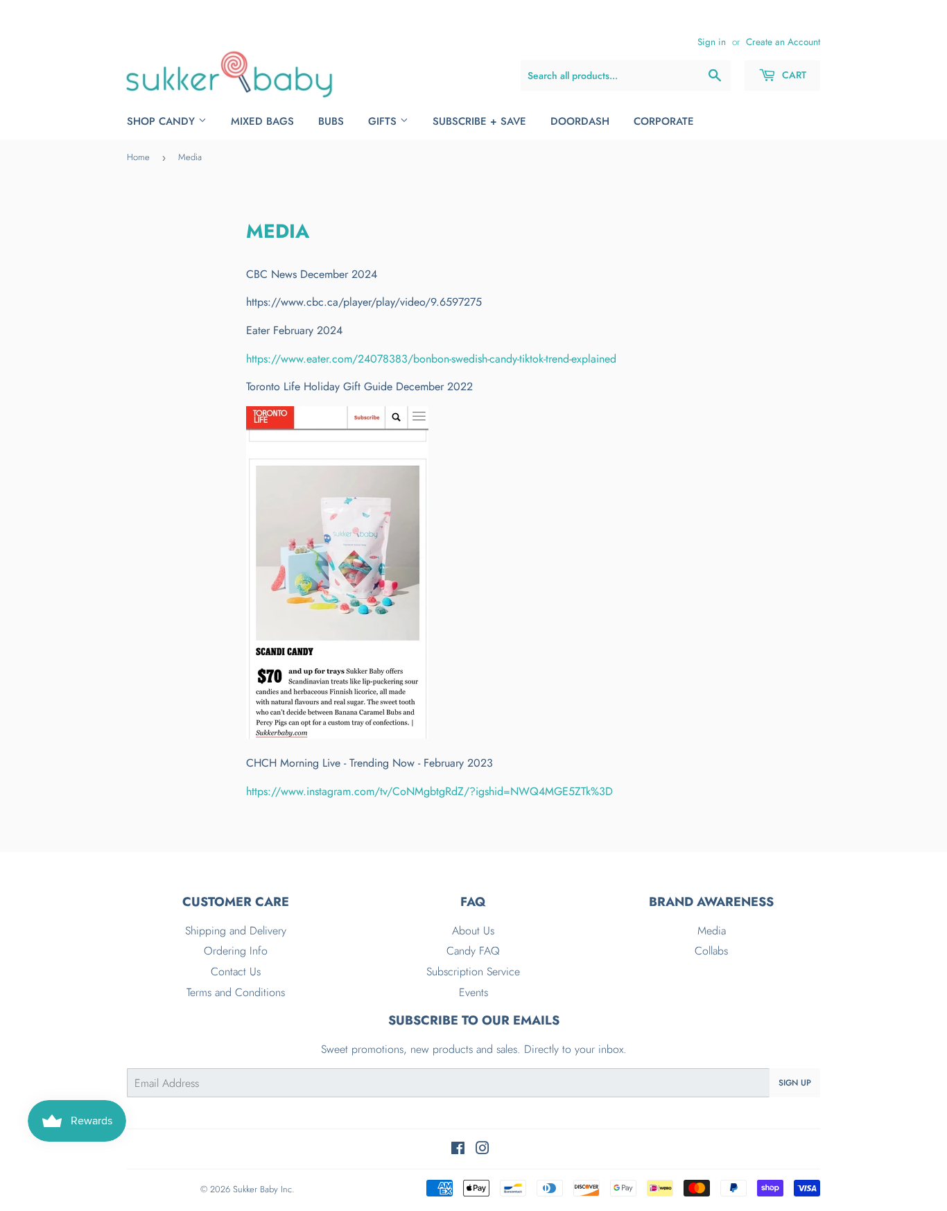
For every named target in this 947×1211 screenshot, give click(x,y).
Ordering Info (236, 951)
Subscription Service (473, 971)
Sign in (711, 42)
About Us (473, 931)
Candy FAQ (473, 951)
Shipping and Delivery (235, 931)
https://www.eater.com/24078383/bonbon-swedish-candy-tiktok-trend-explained (431, 359)
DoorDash (579, 121)
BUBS (331, 121)
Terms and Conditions (235, 992)
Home (138, 157)
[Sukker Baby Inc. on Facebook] (458, 1150)
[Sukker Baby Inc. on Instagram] (482, 1150)
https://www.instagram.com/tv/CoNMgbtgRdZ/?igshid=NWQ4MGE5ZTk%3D (429, 791)
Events (473, 992)
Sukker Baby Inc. (264, 1189)
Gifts (384, 121)
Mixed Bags (262, 121)
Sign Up (795, 1083)
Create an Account (783, 42)
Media (711, 931)
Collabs (711, 951)
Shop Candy (162, 121)
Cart (792, 75)
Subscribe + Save (479, 121)
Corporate (664, 121)
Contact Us (236, 971)
